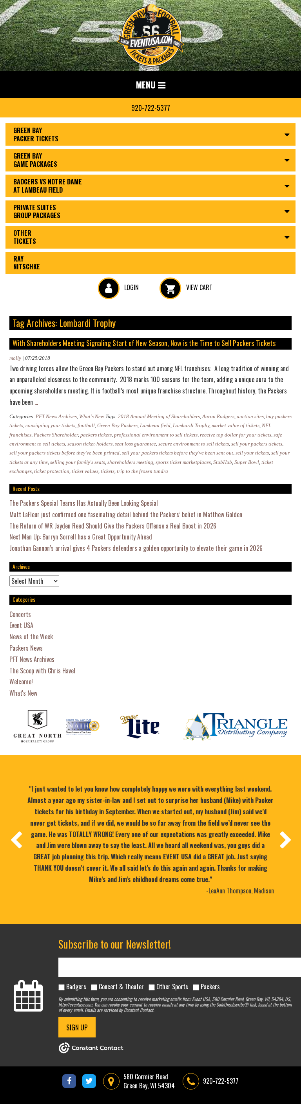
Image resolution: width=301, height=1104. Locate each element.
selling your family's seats (77, 462)
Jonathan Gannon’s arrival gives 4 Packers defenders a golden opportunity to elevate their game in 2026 (136, 548)
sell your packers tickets (256, 444)
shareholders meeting (130, 462)
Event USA (21, 625)
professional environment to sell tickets (156, 435)
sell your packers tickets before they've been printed (64, 453)
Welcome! (21, 681)
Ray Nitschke (26, 263)
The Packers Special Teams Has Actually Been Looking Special (83, 503)
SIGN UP (77, 1027)
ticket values (85, 471)
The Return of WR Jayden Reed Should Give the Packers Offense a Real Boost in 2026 (112, 525)
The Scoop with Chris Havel (42, 670)
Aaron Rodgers (218, 416)
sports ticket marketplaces (183, 462)
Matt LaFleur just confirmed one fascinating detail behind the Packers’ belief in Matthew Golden (125, 514)
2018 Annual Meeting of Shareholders (159, 416)
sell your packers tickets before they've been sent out (177, 453)
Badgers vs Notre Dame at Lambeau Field (47, 186)
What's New (91, 416)
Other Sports (172, 986)
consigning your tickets (50, 425)
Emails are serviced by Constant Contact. (119, 1010)
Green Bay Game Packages (35, 160)
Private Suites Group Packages (36, 211)
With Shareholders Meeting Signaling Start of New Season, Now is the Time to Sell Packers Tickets (144, 343)
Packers (210, 986)
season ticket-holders (89, 444)
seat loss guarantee (135, 444)
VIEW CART (198, 287)
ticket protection (51, 471)
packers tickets (96, 435)
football (86, 425)
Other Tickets (24, 237)
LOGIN (131, 287)
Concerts (20, 614)
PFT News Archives (56, 416)
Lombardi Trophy (191, 425)
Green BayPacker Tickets (35, 134)
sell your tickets (252, 453)
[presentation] (15, 839)
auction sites (250, 416)
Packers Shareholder (56, 435)
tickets (107, 471)
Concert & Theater (121, 986)
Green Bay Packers (117, 425)
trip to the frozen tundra (142, 471)
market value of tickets (235, 425)
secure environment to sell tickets (193, 444)
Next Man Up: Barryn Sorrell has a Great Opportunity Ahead (80, 536)
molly (15, 358)
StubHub (222, 462)
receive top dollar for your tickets (235, 435)
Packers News (26, 648)
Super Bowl (246, 462)
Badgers (76, 986)
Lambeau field (155, 425)
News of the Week (31, 636)
